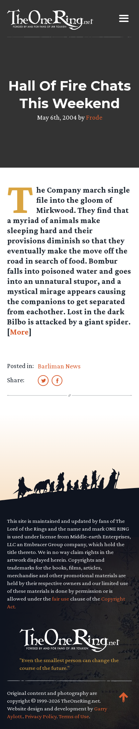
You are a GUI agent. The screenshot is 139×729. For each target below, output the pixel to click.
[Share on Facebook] (57, 380)
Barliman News (59, 366)
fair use (60, 599)
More (19, 331)
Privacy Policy (41, 716)
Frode (94, 117)
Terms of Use (74, 716)
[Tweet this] (43, 380)
